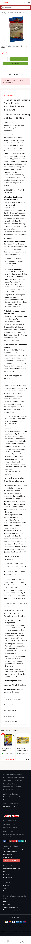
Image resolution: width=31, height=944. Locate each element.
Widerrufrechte (7, 857)
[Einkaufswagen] (24, 2)
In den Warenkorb (19, 59)
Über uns (6, 874)
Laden (5, 871)
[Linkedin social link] (19, 841)
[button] (13, 735)
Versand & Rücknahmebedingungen (13, 849)
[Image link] (11, 816)
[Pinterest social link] (16, 841)
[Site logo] (5, 2)
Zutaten (21, 13)
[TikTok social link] (25, 841)
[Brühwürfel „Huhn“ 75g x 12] (23, 740)
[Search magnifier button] (28, 7)
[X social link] (7, 841)
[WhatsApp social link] (22, 841)
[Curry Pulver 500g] (8, 740)
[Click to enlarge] (4, 40)
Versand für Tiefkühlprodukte (11, 868)
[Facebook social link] (4, 841)
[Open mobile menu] (29, 2)
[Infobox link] (13, 775)
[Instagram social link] (10, 841)
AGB (4, 888)
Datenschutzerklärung (9, 891)
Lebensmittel (11, 13)
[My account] (20, 2)
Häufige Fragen (7, 854)
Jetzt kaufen (15, 63)
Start (3, 13)
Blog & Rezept (7, 877)
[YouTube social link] (13, 841)
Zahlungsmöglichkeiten (10, 851)
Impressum (6, 885)
